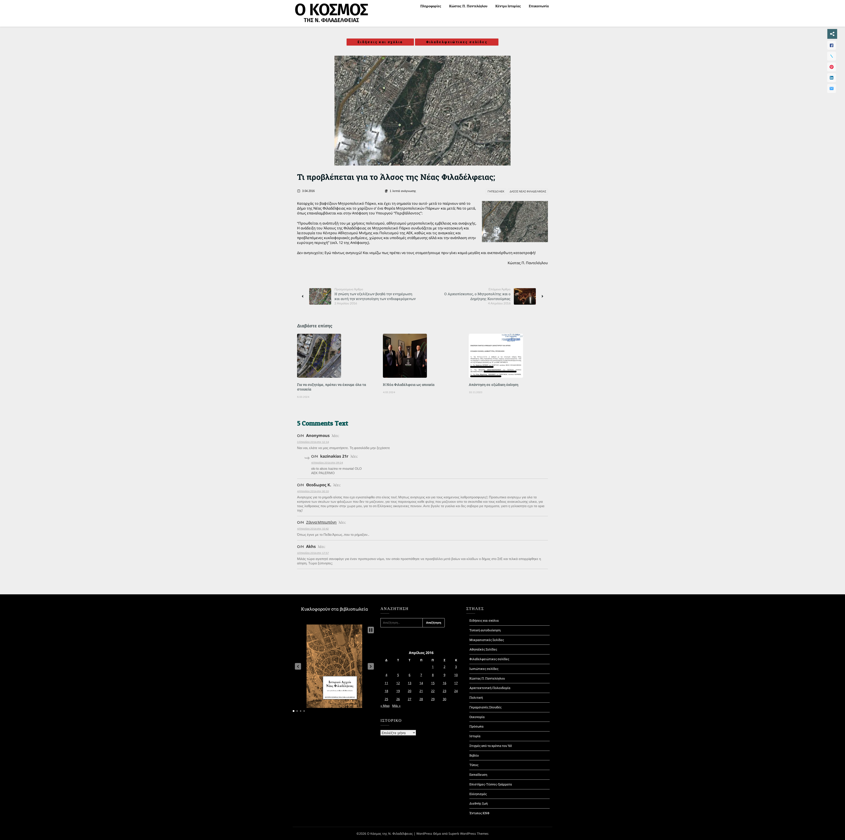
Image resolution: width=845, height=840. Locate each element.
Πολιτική (476, 697)
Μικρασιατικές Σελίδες (486, 640)
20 (409, 691)
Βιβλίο (474, 755)
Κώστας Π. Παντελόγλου (468, 6)
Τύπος (473, 765)
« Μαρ (384, 706)
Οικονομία (477, 717)
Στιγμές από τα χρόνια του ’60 (490, 746)
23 (444, 691)
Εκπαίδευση (478, 774)
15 (433, 683)
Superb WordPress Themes (468, 833)
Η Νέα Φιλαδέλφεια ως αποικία (408, 384)
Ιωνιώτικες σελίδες (483, 669)
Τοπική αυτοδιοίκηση (485, 630)
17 (456, 683)
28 (421, 699)
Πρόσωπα (476, 726)
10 (456, 675)
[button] (298, 666)
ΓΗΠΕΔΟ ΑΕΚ (496, 191)
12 (398, 683)
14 (421, 683)
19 (398, 691)
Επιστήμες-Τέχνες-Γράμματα (490, 784)
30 (444, 699)
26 (398, 699)
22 (433, 691)
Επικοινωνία (539, 6)
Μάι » (396, 706)
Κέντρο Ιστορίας (508, 6)
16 (444, 683)
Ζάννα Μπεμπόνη (321, 522)
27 (409, 699)
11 (386, 683)
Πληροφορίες (430, 6)
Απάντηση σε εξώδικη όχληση (493, 384)
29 (433, 699)
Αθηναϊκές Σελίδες (483, 649)
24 (456, 691)
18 (386, 691)
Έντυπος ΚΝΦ (479, 813)
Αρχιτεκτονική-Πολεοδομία (489, 688)
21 (421, 691)
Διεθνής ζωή (478, 803)
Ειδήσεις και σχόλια (380, 42)
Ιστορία (474, 736)
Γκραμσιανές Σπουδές (485, 707)
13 (409, 683)
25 (386, 699)
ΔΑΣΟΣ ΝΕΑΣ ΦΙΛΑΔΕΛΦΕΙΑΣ (528, 191)
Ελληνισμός (478, 794)
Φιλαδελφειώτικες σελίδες (457, 42)
